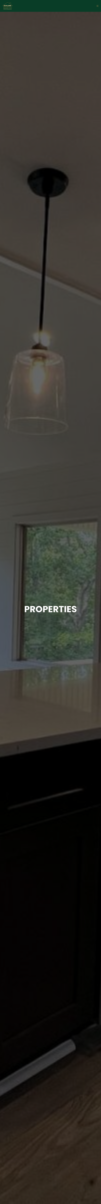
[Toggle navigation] (82, 6)
